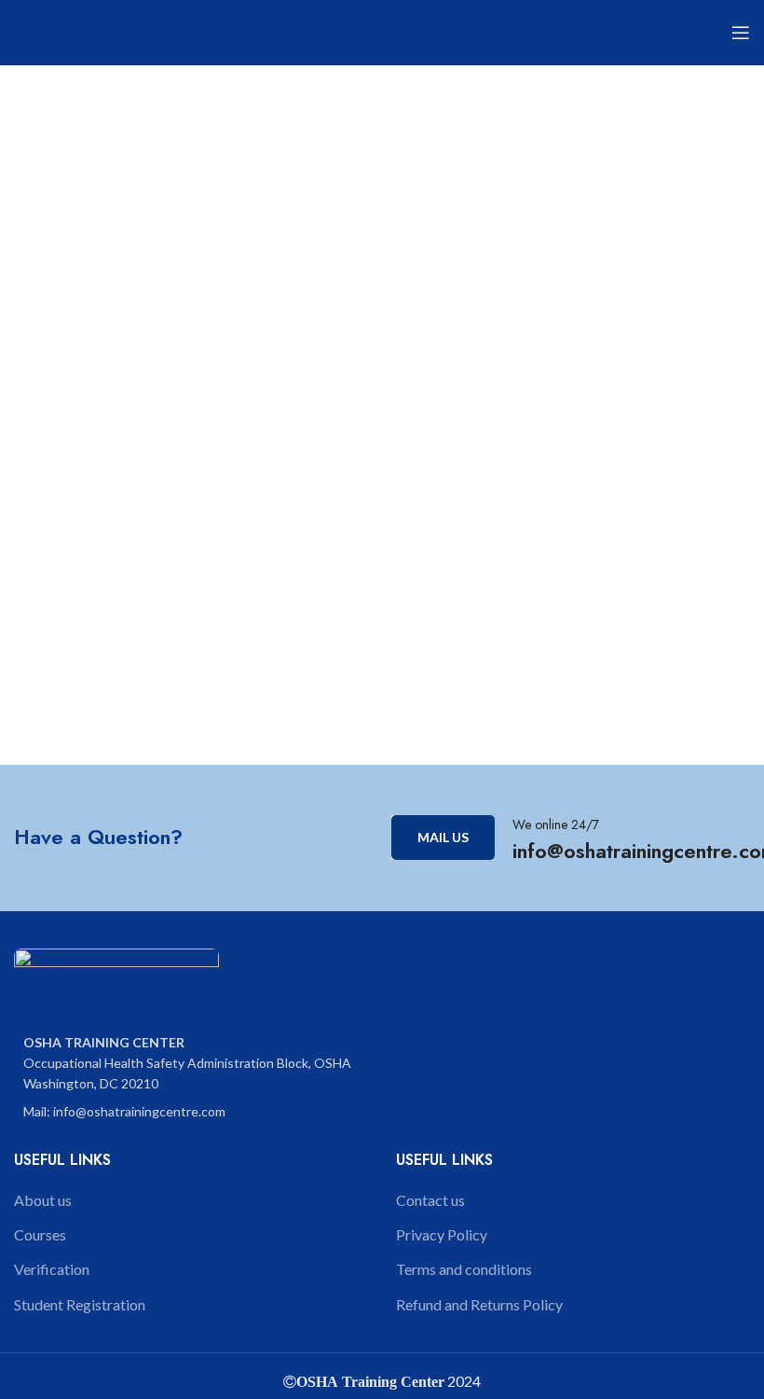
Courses (40, 1234)
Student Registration (79, 1304)
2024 (462, 1381)
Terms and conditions (464, 1269)
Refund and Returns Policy (479, 1304)
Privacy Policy (441, 1234)
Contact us (430, 1200)
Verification (51, 1269)
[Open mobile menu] (740, 32)
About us (43, 1200)
